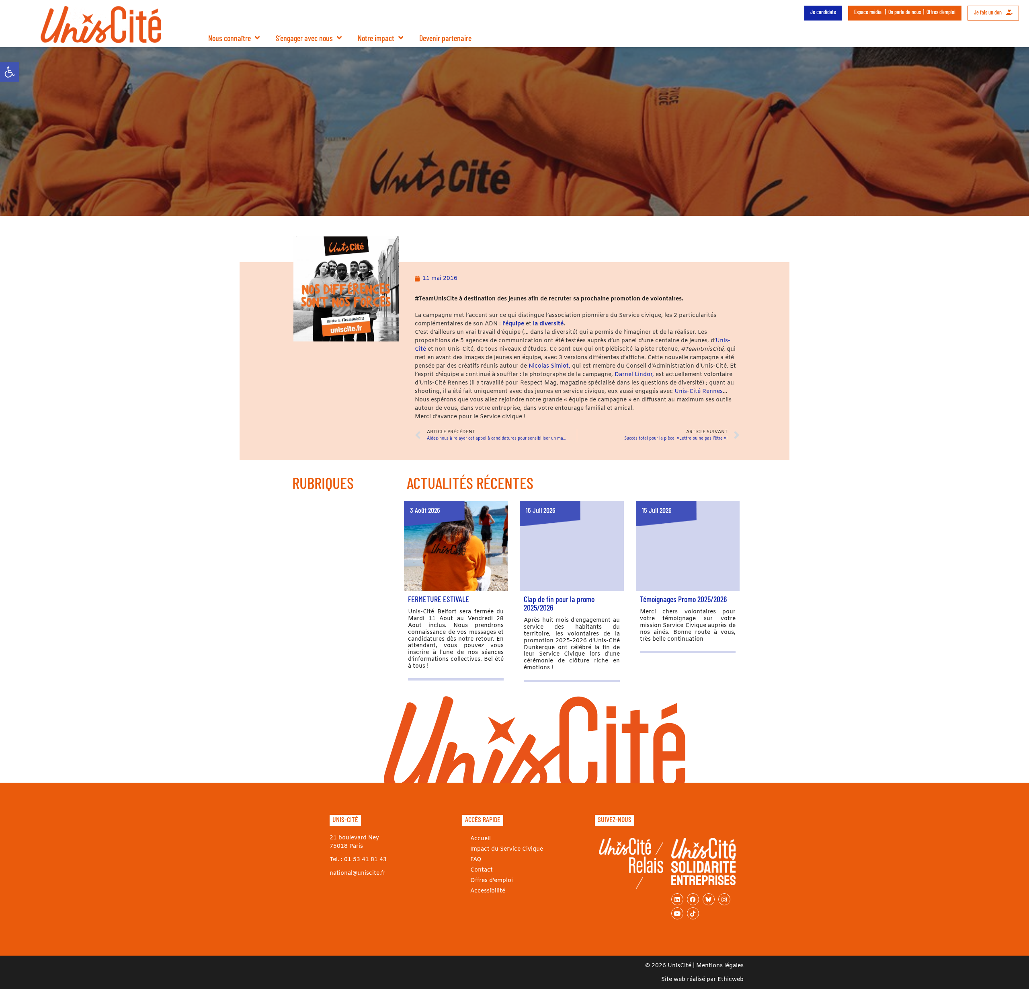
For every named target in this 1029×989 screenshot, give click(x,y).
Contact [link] (481, 870)
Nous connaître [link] (229, 38)
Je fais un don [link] (988, 12)
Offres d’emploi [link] (941, 11)
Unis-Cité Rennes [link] (698, 391)
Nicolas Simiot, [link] (549, 366)
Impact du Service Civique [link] (506, 849)
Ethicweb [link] (730, 979)
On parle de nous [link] (904, 11)
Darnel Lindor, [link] (633, 374)
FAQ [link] (476, 860)
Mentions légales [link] (720, 966)
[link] (9, 72)
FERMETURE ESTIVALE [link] (438, 599)
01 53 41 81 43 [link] (365, 860)
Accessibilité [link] (487, 891)
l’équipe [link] (513, 324)
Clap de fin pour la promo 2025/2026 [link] (559, 603)
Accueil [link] (480, 839)
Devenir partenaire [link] (445, 38)
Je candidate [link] (823, 11)
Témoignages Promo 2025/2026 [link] (683, 599)
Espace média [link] (867, 11)
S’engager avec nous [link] (304, 38)
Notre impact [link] (376, 38)
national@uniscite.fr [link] (357, 873)
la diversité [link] (548, 324)
